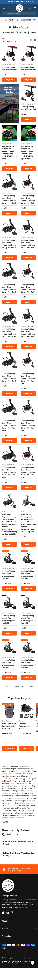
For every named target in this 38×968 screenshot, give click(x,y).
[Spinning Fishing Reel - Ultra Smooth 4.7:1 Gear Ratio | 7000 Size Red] (28, 454)
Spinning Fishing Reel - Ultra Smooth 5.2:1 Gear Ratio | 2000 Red (28, 244)
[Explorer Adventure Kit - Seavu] (26, 710)
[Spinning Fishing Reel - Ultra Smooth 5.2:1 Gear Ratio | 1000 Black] (9, 182)
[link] (7, 686)
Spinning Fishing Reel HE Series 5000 (9, 68)
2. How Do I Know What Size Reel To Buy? (19, 854)
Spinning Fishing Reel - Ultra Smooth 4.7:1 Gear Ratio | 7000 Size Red (28, 472)
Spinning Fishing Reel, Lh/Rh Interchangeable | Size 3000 (9, 619)
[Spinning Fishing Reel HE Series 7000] (28, 93)
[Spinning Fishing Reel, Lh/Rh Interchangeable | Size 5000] (9, 647)
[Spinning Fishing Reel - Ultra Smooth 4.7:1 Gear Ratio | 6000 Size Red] (28, 407)
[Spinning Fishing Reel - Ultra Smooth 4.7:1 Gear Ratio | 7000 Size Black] (9, 454)
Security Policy (16, 963)
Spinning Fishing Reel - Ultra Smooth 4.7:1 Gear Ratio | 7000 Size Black (9, 472)
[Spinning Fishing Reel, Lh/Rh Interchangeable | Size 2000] (28, 558)
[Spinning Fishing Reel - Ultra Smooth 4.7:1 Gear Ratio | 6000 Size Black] (9, 407)
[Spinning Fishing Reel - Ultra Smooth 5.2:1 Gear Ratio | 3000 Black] (9, 271)
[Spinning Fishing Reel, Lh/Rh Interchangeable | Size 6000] (28, 647)
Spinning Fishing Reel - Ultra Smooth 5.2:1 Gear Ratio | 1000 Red (28, 199)
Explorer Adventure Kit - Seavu (25, 726)
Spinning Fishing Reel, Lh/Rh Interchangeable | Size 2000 (28, 575)
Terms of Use (6, 961)
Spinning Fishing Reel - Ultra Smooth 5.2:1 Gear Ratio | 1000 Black (9, 199)
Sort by (4, 39)
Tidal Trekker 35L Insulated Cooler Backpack (9, 726)
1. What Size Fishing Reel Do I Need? (17, 842)
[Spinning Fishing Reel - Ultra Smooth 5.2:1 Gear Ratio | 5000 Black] (9, 360)
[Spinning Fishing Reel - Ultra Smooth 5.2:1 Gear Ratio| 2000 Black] (9, 227)
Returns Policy (6, 963)
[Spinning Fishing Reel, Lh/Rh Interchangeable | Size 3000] (9, 602)
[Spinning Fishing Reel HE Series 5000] (9, 54)
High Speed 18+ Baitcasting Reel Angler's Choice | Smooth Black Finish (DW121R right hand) (28, 152)
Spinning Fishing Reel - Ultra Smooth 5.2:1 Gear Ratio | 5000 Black (9, 377)
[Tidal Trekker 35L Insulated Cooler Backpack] (9, 710)
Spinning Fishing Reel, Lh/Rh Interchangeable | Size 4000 (28, 619)
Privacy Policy (27, 961)
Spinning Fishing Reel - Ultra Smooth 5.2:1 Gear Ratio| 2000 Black (9, 244)
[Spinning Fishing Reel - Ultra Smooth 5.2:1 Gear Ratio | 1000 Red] (28, 182)
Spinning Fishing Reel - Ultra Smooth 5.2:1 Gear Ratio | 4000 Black (9, 333)
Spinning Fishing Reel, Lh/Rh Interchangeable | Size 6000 (28, 664)
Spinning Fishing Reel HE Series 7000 (28, 108)
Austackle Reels (8, 33)
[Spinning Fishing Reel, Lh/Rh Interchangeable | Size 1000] (9, 558)
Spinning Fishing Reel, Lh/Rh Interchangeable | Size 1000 (9, 575)
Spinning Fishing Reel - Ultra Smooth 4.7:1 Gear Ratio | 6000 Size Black (9, 425)
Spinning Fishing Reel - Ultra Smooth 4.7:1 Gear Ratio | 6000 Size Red (28, 425)
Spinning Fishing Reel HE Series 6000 (28, 68)
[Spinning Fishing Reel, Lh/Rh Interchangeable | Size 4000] (28, 602)
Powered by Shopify (24, 958)
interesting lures (8, 778)
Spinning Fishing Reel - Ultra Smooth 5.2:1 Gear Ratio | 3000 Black (9, 288)
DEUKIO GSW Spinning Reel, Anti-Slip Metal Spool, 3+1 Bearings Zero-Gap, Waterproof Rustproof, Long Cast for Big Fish (28, 523)
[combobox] (19, 13)
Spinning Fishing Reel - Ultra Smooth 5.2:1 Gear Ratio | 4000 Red (28, 333)
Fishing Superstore (15, 773)
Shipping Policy (16, 961)
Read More (6, 822)
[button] (30, 8)
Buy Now (9, 80)
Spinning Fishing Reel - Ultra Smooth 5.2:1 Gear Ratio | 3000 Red (28, 288)
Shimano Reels (22, 33)
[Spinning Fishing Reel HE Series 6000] (28, 54)
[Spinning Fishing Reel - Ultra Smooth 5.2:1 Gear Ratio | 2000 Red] (28, 227)
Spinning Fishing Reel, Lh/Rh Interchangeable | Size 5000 (9, 664)
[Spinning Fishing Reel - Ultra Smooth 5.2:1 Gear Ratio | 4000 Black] (9, 316)
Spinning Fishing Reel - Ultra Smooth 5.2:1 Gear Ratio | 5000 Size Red (28, 378)
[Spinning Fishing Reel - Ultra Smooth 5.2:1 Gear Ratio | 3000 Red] (28, 271)
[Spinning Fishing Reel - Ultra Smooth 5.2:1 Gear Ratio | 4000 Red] (28, 316)
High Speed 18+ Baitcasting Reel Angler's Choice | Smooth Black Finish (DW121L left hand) (9, 152)
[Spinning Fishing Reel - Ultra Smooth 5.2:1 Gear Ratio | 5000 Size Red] (28, 360)
